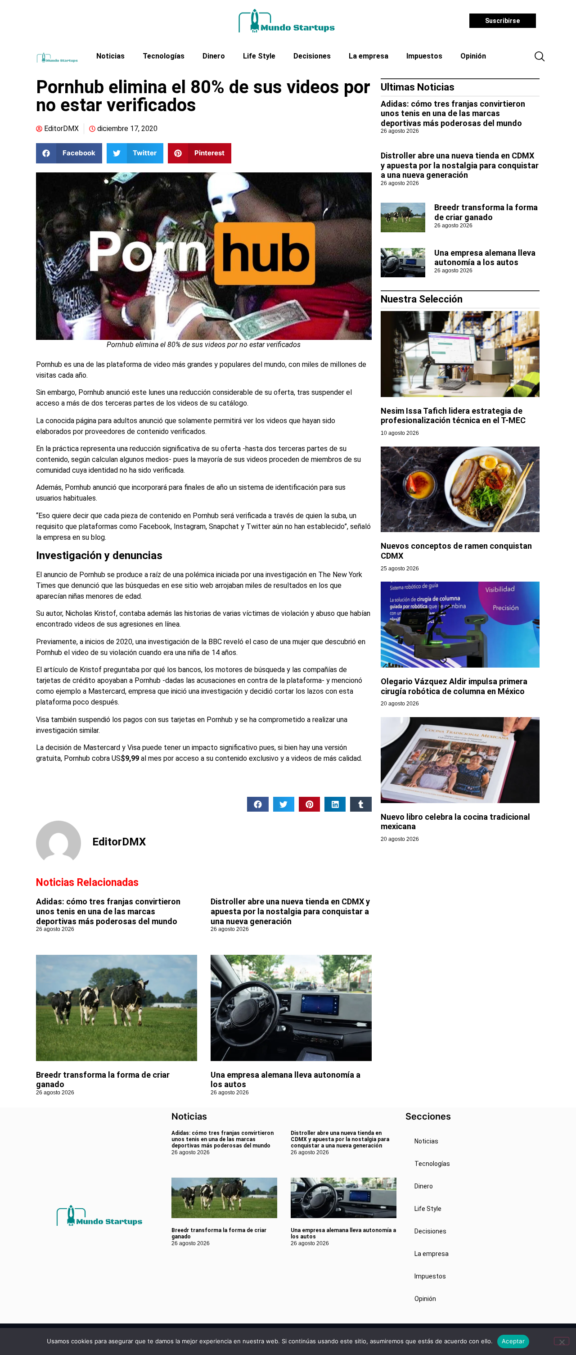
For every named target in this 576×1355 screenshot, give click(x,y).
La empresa (368, 56)
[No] (561, 1341)
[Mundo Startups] (286, 20)
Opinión (473, 56)
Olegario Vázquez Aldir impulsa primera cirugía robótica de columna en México (454, 686)
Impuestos (424, 56)
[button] (540, 57)
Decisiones (312, 56)
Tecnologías (163, 56)
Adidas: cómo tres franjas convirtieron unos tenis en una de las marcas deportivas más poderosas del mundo (108, 911)
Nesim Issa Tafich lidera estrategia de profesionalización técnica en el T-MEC (453, 415)
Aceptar (513, 1341)
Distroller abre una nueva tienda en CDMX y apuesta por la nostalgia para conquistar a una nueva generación (290, 911)
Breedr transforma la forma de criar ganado (486, 212)
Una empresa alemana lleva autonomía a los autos (485, 257)
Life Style (259, 56)
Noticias (110, 56)
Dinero (213, 56)
